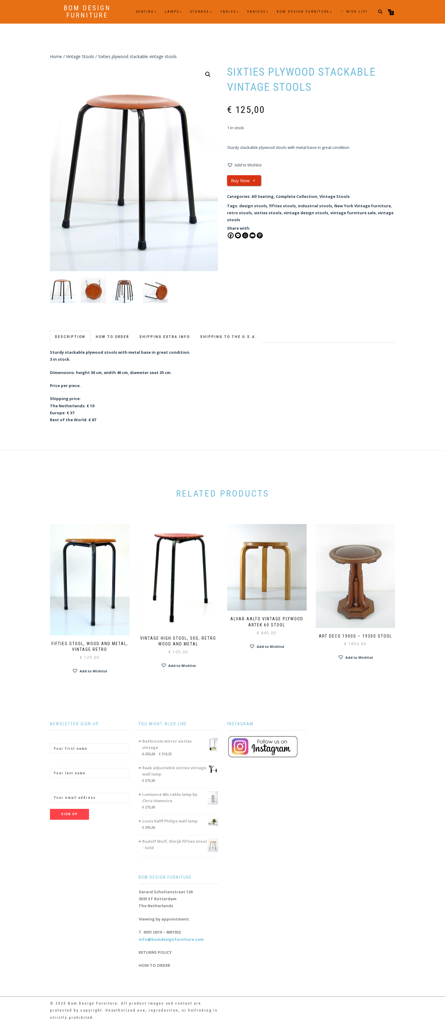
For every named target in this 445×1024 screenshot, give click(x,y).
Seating (145, 12)
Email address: (64, 787)
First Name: (61, 738)
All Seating (263, 196)
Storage (199, 12)
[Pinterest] (260, 235)
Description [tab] (70, 336)
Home (56, 56)
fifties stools (282, 205)
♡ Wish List (354, 12)
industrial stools (315, 205)
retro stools (239, 212)
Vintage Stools (80, 56)
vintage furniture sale (353, 212)
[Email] (252, 235)
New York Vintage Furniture (362, 205)
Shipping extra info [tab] (164, 336)
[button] (208, 74)
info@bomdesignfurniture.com (171, 939)
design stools (253, 205)
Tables (228, 12)
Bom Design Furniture (87, 12)
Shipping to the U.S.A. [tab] (228, 336)
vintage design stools (306, 212)
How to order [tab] (112, 336)
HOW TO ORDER (154, 965)
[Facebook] (231, 235)
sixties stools (268, 212)
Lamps (172, 12)
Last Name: (61, 763)
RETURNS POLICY (155, 952)
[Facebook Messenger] (238, 235)
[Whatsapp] (245, 235)
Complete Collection (296, 196)
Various (256, 12)
